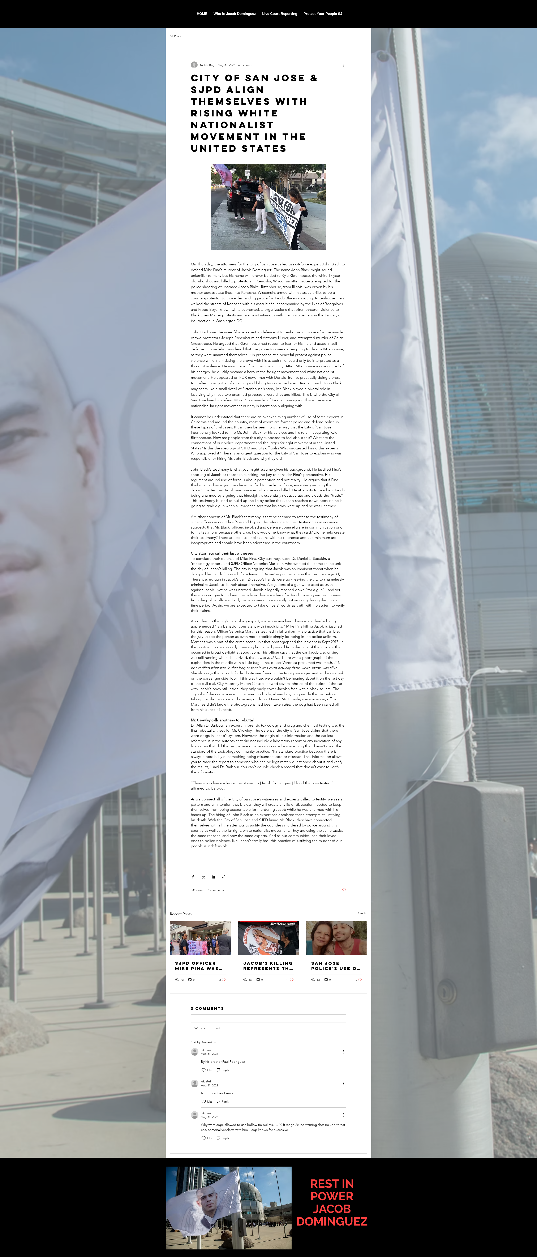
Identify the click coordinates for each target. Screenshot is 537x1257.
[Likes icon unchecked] (203, 1070)
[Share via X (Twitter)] (203, 877)
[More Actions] (343, 1051)
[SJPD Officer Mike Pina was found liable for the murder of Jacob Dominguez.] (200, 938)
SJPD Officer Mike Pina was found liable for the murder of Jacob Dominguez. (200, 966)
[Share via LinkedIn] (213, 877)
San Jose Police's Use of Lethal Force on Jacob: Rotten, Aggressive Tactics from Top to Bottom (335, 966)
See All (362, 913)
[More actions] (343, 64)
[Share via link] (224, 877)
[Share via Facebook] (193, 877)
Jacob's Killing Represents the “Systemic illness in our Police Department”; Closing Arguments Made (268, 966)
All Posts (175, 36)
